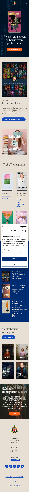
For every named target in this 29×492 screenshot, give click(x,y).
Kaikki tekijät (7, 337)
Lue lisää (13, 413)
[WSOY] (14, 3)
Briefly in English (14, 486)
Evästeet (14, 481)
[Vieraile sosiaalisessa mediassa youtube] (18, 466)
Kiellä (14, 264)
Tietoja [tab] (24, 231)
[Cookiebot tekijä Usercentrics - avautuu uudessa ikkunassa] (20, 226)
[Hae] (2, 2)
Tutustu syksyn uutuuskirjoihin (13, 119)
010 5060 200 (15, 460)
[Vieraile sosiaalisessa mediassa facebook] (10, 466)
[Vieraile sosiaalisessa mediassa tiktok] (22, 466)
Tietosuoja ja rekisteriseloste (15, 477)
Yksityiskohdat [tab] (15, 231)
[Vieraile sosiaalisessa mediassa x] (14, 466)
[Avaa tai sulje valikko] (26, 2)
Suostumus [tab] (5, 231)
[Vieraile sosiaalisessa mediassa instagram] (6, 466)
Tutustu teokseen (13, 49)
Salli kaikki (14, 258)
